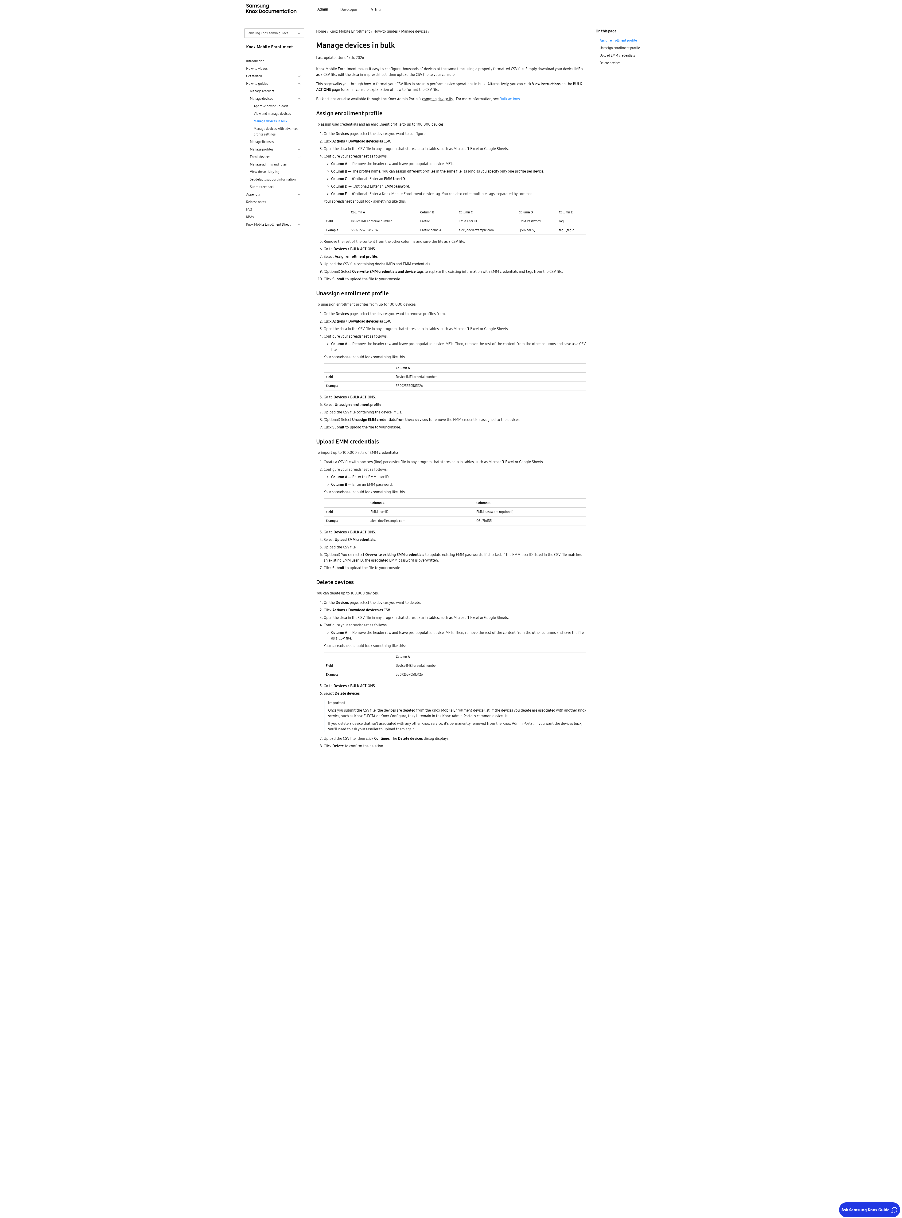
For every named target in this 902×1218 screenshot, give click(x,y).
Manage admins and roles (268, 164)
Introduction (255, 61)
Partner (375, 9)
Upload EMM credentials (617, 55)
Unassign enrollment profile (620, 48)
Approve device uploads (271, 106)
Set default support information (273, 179)
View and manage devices (272, 113)
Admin (322, 9)
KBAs (250, 217)
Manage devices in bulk (271, 121)
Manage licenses (262, 141)
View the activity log (265, 172)
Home (321, 31)
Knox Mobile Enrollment (350, 31)
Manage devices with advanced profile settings (276, 131)
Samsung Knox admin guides (267, 33)
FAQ (249, 209)
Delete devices (610, 63)
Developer (348, 9)
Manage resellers (262, 91)
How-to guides (385, 31)
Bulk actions (510, 98)
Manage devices (414, 31)
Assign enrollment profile (618, 40)
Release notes (256, 202)
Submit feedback (262, 187)
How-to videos (257, 68)
